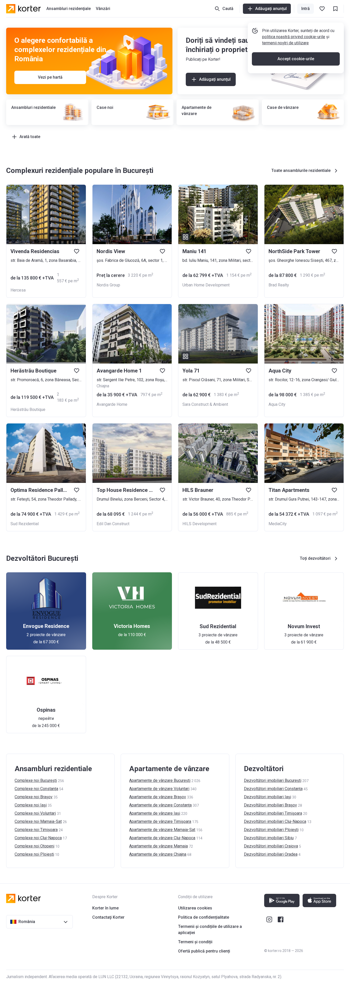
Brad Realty (279, 285)
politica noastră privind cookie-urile (293, 36)
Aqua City (277, 404)
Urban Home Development (206, 285)
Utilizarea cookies (195, 908)
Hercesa (18, 290)
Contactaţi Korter (108, 917)
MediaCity (278, 523)
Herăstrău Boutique (28, 409)
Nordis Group (108, 285)
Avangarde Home (112, 404)
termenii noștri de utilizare (285, 42)
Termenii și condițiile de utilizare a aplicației (210, 929)
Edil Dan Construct (113, 523)
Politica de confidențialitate (203, 917)
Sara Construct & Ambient (205, 404)
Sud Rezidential (25, 523)
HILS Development (199, 523)
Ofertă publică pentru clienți (204, 951)
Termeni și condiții (195, 941)
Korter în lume (105, 908)
